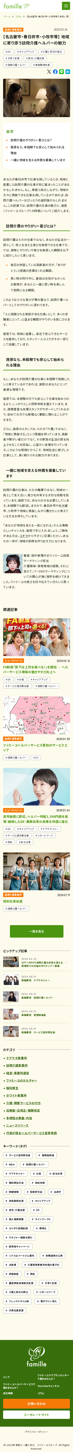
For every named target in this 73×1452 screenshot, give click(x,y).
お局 (38, 1173)
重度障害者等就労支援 (21, 1283)
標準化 (43, 1228)
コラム (19, 16)
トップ (6, 1377)
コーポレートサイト (36, 1415)
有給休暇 (40, 1182)
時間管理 (14, 1191)
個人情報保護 (16, 1219)
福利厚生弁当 (16, 1182)
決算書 (12, 1264)
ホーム (7, 16)
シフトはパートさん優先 (21, 1255)
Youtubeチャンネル (49, 1386)
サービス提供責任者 (19, 1155)
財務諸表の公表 (54, 1255)
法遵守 (57, 1191)
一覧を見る (36, 931)
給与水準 (57, 1173)
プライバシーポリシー (36, 1431)
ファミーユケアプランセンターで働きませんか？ (53, 1376)
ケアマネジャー (17, 1173)
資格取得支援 (42, 64)
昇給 (32, 1273)
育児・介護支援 (36, 58)
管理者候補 (48, 1155)
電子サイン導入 (48, 1301)
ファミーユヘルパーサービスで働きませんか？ (19, 1385)
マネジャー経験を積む (21, 1237)
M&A (12, 1164)
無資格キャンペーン (19, 1246)
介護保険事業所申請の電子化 (44, 1264)
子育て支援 (14, 58)
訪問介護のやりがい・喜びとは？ (31, 140)
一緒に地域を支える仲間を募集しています (38, 160)
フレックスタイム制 (19, 1301)
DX (9, 51)
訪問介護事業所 (13, 29)
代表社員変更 (16, 1310)
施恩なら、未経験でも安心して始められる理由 (37, 150)
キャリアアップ (26, 51)
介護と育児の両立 (52, 51)
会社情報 (8, 1393)
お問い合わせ (36, 1404)
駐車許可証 (36, 1191)
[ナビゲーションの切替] (66, 6)
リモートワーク (47, 1292)
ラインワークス (43, 1219)
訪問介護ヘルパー (17, 64)
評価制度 (14, 1273)
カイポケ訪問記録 (18, 1228)
